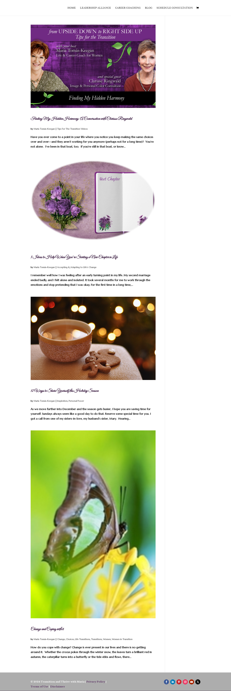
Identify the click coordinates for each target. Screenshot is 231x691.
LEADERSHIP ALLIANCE (95, 8)
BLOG (148, 8)
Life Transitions (82, 639)
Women (107, 639)
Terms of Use (39, 686)
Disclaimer (57, 686)
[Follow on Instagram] (185, 681)
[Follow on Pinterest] (179, 681)
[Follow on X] (197, 681)
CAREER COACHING (128, 8)
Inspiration (62, 400)
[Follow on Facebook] (166, 681)
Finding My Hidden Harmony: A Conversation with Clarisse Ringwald (81, 118)
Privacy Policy (95, 681)
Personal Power (76, 400)
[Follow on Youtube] (191, 681)
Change (61, 639)
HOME (71, 8)
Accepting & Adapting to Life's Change (76, 267)
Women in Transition (122, 639)
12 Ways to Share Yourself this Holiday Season (65, 390)
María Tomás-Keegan (44, 128)
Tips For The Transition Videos (72, 128)
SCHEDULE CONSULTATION (175, 8)
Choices (70, 639)
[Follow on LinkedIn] (172, 681)
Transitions (96, 639)
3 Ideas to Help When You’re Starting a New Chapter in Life (74, 257)
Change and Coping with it (47, 629)
